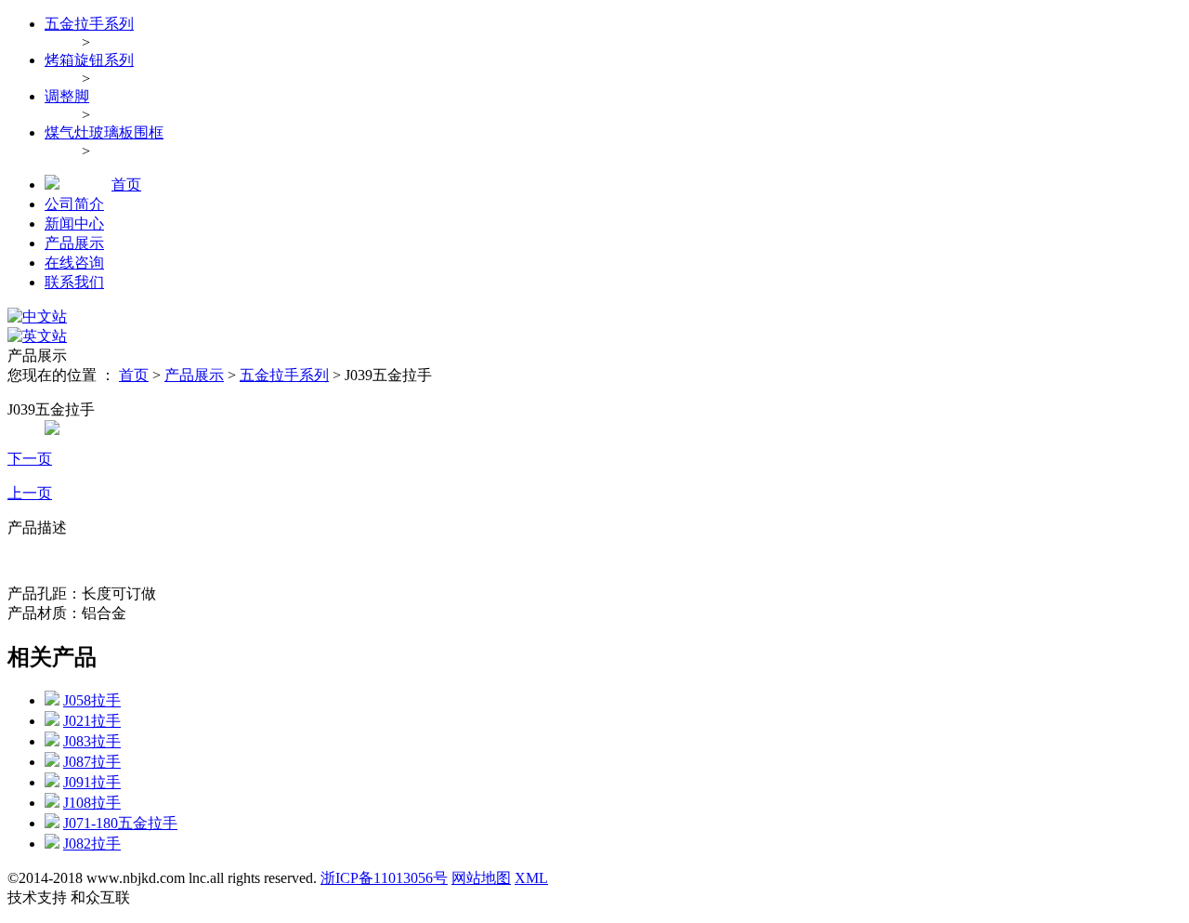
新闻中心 (74, 223)
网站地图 (481, 878)
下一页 (29, 459)
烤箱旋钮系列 (89, 60)
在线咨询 (74, 262)
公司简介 (74, 204)
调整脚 (67, 96)
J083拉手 (92, 741)
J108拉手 (92, 803)
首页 (126, 184)
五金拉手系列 (89, 24)
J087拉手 (92, 762)
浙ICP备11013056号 (384, 878)
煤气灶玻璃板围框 (104, 132)
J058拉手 (92, 700)
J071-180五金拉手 (120, 823)
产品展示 (74, 243)
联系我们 (74, 282)
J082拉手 (92, 843)
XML (531, 878)
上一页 (29, 493)
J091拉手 (92, 782)
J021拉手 (92, 721)
